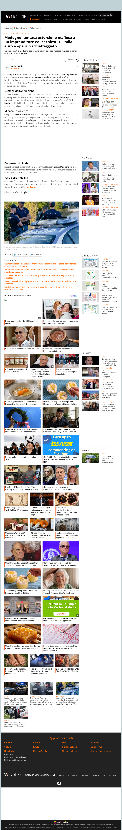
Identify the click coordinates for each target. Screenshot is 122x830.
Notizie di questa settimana (15, 757)
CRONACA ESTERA (108, 110)
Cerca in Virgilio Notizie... (38, 775)
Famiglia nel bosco (68, 19)
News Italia (113, 775)
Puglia (24, 192)
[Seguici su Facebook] (59, 784)
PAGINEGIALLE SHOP (40, 825)
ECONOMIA (66, 15)
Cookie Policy (31, 827)
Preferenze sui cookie (43, 827)
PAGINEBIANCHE (59, 825)
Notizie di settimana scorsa (15, 760)
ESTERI (75, 15)
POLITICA (57, 15)
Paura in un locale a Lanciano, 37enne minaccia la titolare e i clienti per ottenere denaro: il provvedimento (40, 264)
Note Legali (16, 827)
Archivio (96, 775)
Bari (7, 192)
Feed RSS (61, 775)
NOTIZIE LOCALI (23, 33)
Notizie (16, 774)
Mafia (15, 192)
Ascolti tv (80, 19)
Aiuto (52, 827)
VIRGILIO (18, 825)
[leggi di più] (77, 67)
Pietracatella (47, 19)
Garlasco (56, 19)
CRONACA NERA (107, 368)
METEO (104, 454)
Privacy (23, 827)
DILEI (77, 825)
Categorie (85, 775)
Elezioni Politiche (69, 751)
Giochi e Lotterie (69, 747)
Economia (95, 742)
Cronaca (8, 742)
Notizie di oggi (10, 751)
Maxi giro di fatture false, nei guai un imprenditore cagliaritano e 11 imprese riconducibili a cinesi (38, 288)
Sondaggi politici (91, 19)
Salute (36, 747)
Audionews (104, 15)
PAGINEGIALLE (27, 825)
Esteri (64, 742)
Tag (103, 775)
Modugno (31, 187)
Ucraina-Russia (40, 751)
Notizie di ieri (9, 754)
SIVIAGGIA (83, 825)
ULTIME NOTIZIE (36, 15)
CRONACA (48, 15)
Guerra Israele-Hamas (101, 751)
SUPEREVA (109, 825)
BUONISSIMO (101, 825)
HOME (6, 33)
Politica (36, 742)
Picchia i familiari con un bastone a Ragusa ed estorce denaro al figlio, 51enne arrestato (39, 276)
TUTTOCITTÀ (70, 825)
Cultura (7, 747)
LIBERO (11, 825)
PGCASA (50, 825)
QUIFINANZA (91, 825)
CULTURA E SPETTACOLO (110, 98)
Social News (96, 747)
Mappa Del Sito (73, 775)
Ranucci (102, 19)
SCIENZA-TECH (84, 15)
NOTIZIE (18, 17)
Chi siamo (8, 827)
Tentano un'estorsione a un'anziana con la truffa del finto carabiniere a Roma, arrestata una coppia (39, 270)
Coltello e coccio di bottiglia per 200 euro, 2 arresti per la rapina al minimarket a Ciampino (40, 282)
